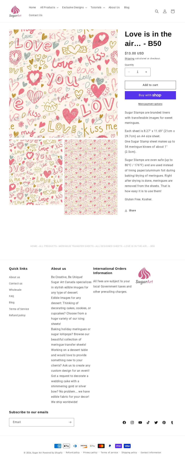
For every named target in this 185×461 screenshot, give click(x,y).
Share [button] (132, 210)
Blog (11, 302)
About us (14, 277)
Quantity (129, 64)
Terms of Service (19, 309)
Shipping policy (129, 452)
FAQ (11, 296)
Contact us (15, 283)
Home (33, 246)
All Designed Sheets (109, 246)
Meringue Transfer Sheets (76, 246)
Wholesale (15, 289)
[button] (49, 7)
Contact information (151, 452)
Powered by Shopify (53, 453)
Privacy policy (90, 452)
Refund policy (17, 315)
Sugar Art (37, 453)
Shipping (130, 58)
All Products (48, 246)
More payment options (150, 104)
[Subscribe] (70, 422)
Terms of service (109, 452)
